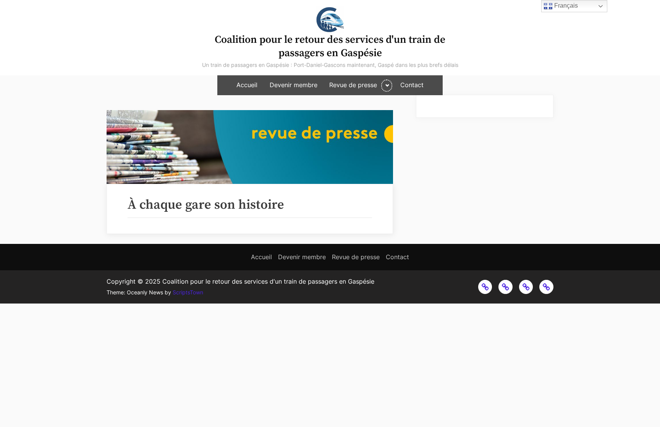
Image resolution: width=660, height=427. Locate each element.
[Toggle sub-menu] (386, 86)
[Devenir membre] (505, 287)
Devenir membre (293, 85)
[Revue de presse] (526, 287)
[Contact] (546, 287)
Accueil (246, 85)
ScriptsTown (188, 292)
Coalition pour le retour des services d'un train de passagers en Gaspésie (330, 46)
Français (565, 5)
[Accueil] (485, 287)
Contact (412, 85)
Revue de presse (353, 85)
